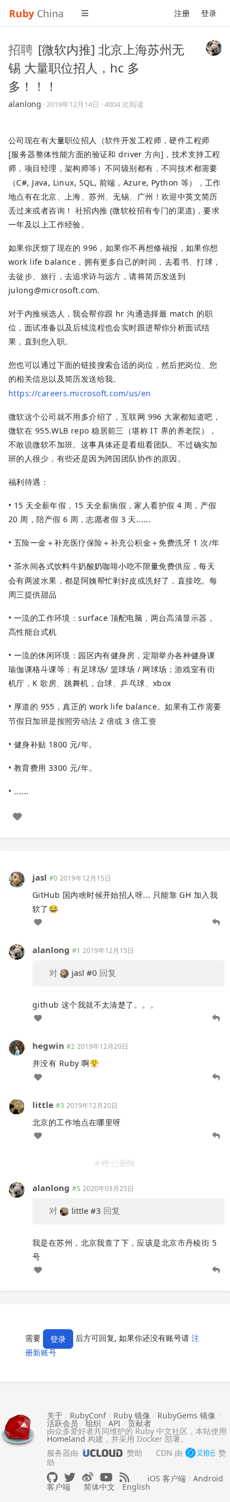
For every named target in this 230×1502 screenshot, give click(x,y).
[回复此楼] (216, 922)
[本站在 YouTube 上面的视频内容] (106, 1477)
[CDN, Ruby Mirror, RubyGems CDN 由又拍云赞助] (200, 1453)
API (114, 1423)
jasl (39, 877)
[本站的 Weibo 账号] (87, 1477)
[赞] (17, 816)
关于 (55, 1415)
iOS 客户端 (166, 1478)
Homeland (66, 1438)
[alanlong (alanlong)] (214, 47)
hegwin (48, 1045)
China (36, 13)
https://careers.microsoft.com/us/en (79, 393)
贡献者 (139, 1423)
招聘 (20, 49)
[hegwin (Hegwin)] (17, 1047)
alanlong (24, 104)
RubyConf (88, 1415)
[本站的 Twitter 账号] (69, 1477)
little (43, 1104)
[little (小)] (17, 1105)
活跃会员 (62, 1423)
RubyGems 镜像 (186, 1415)
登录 (209, 13)
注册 (182, 13)
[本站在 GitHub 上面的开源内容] (52, 1477)
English (136, 1486)
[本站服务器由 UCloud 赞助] (102, 1452)
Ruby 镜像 (131, 1415)
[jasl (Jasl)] (17, 878)
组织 (93, 1423)
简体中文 (99, 1486)
